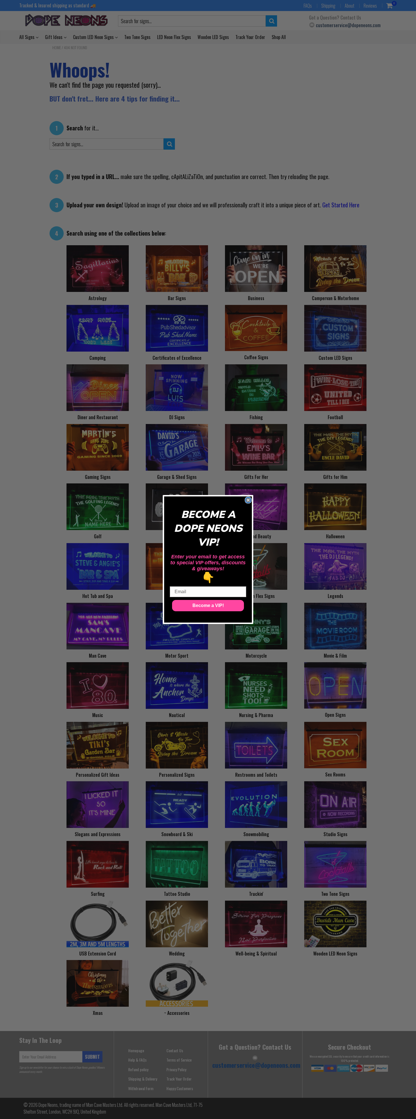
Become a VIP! (208, 605)
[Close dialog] (248, 500)
